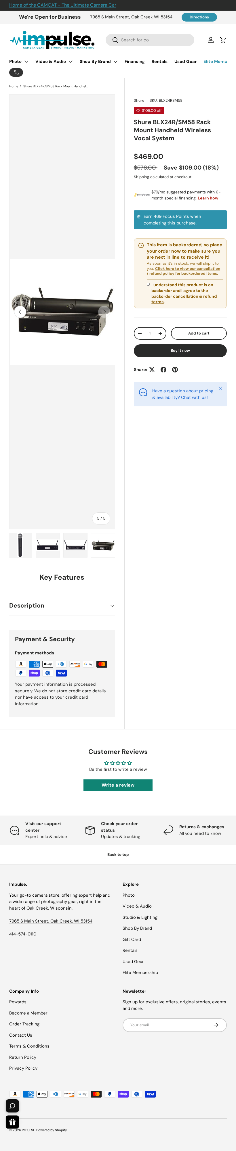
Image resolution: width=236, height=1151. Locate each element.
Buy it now (180, 350)
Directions (199, 17)
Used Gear (185, 61)
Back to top (118, 854)
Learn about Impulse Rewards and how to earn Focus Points (180, 219)
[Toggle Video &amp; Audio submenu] (70, 61)
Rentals (160, 61)
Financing (135, 61)
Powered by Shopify (51, 1130)
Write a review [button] (118, 785)
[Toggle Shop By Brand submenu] (115, 61)
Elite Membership (140, 972)
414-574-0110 (22, 934)
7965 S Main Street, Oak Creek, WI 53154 (50, 921)
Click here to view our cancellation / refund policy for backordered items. (183, 271)
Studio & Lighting (140, 917)
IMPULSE (28, 1130)
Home (13, 86)
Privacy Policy (23, 1068)
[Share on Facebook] (163, 369)
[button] (223, 40)
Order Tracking (24, 1024)
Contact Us (20, 1035)
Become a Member (28, 1013)
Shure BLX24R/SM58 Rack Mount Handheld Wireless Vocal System (55, 86)
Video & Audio (50, 61)
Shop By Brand (95, 61)
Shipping (141, 176)
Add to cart (199, 333)
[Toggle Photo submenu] (26, 61)
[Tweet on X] (152, 369)
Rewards (17, 1002)
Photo (15, 61)
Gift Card (132, 939)
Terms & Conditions (29, 1046)
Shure (139, 100)
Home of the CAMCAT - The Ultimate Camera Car (62, 5)
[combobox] (150, 40)
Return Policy (22, 1057)
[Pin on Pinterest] (175, 369)
